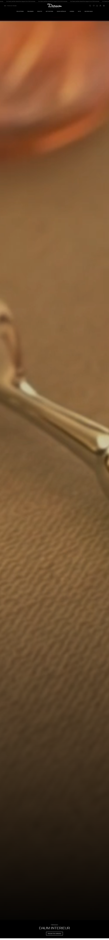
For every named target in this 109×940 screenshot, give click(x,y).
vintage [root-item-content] (72, 11)
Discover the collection (54, 933)
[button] (104, 5)
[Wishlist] (93, 5)
